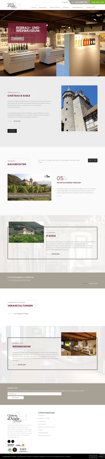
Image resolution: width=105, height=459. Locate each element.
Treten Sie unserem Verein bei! (69, 183)
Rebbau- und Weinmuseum (46, 427)
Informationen (90, 7)
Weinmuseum (42, 7)
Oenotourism (42, 424)
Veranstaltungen (55, 7)
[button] (10, 131)
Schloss (34, 7)
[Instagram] (12, 441)
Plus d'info (100, 456)
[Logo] (17, 417)
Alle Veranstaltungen (21, 313)
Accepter (93, 456)
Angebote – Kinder (44, 418)
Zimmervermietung (77, 7)
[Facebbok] (9, 441)
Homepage (41, 421)
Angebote (66, 7)
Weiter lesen (17, 38)
